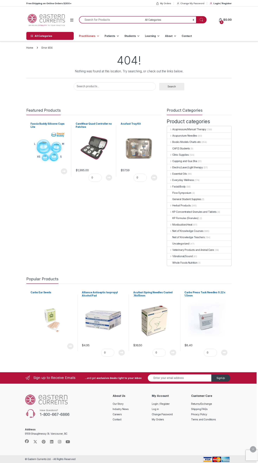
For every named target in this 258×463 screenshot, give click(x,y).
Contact (187, 35)
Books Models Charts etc (186, 141)
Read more (70, 346)
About (169, 35)
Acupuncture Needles (184, 135)
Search (172, 86)
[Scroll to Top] (253, 449)
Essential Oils (179, 173)
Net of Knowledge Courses (187, 230)
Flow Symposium (181, 192)
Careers (117, 414)
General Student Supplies (186, 199)
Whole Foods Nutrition (184, 262)
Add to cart (109, 178)
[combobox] (111, 19)
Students (130, 35)
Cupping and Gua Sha (184, 161)
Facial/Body (179, 186)
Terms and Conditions (203, 419)
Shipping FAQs (199, 409)
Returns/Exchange (201, 403)
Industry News (121, 409)
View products (62, 171)
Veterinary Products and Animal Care (193, 249)
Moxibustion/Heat (182, 224)
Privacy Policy (199, 414)
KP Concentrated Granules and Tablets (194, 211)
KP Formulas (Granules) (185, 218)
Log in (155, 409)
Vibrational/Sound (182, 256)
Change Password (162, 414)
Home (29, 47)
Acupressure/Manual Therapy (189, 129)
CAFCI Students (181, 148)
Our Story (118, 403)
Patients (110, 35)
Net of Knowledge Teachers (188, 237)
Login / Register (222, 3)
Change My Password (192, 3)
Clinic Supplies (180, 154)
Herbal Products (181, 205)
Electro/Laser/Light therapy (187, 167)
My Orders (165, 3)
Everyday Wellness (183, 179)
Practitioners (87, 35)
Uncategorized (180, 243)
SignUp (221, 377)
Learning (150, 35)
